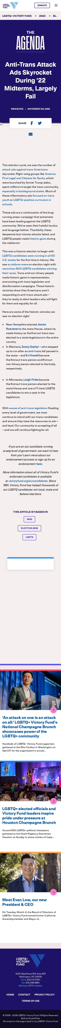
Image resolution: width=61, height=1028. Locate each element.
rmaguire (17, 109)
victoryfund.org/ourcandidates (28, 481)
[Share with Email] (30, 134)
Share (22, 123)
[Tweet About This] (40, 123)
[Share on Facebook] (31, 123)
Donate (42, 6)
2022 (29, 519)
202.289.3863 (32, 983)
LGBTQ (29, 537)
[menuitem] (10, 995)
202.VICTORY (33, 980)
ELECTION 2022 (29, 528)
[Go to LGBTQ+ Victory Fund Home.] (10, 5)
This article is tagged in (30, 512)
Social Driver (34, 1018)
